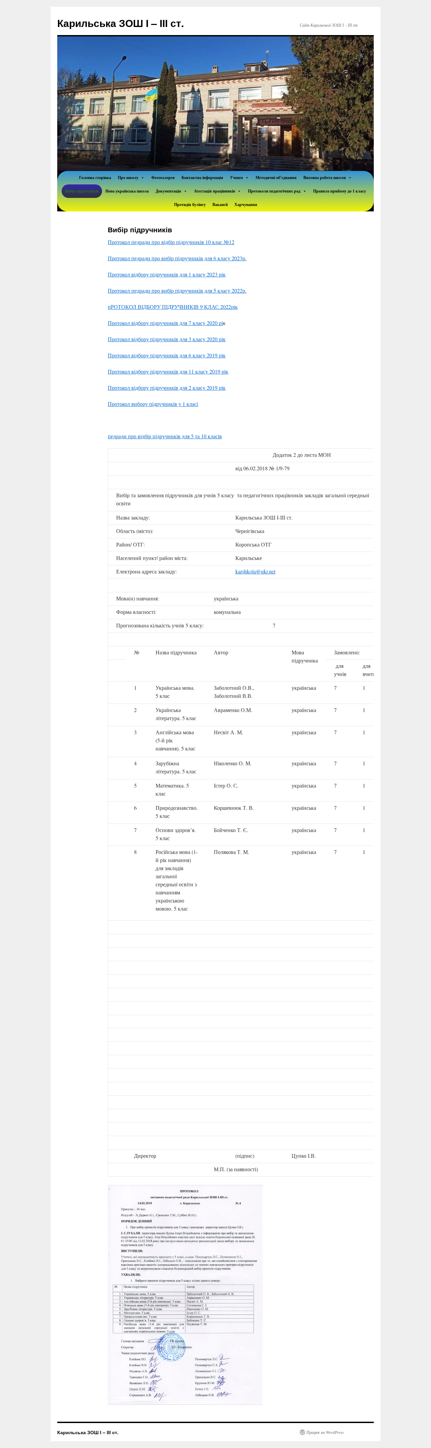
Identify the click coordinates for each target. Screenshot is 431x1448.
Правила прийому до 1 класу (339, 191)
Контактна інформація (202, 177)
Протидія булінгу (190, 204)
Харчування (245, 204)
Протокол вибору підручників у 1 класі (153, 403)
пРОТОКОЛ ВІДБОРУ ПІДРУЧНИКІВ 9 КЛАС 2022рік (173, 306)
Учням (236, 177)
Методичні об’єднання (276, 177)
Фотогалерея (163, 177)
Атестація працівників (214, 191)
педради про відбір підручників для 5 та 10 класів (165, 436)
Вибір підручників (82, 191)
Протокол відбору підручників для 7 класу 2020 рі (165, 322)
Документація (168, 191)
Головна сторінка (95, 177)
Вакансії (220, 204)
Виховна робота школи (324, 177)
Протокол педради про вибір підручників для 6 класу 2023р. (177, 258)
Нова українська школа (127, 191)
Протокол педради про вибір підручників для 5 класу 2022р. (177, 290)
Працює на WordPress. (325, 1432)
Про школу (128, 177)
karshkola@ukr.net (255, 571)
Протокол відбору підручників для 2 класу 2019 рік (167, 387)
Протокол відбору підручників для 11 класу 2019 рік (168, 371)
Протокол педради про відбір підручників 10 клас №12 (171, 241)
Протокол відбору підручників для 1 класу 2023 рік (167, 274)
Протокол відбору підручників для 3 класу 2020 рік (167, 339)
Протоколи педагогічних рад (274, 191)
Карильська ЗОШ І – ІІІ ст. (120, 23)
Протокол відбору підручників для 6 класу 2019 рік (167, 355)
